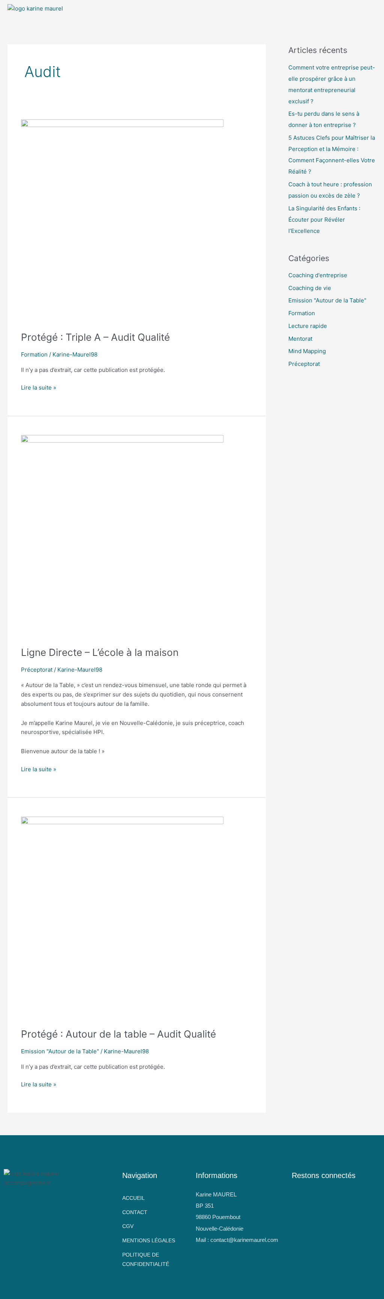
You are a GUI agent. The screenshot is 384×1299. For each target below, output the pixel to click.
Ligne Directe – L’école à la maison (99, 652)
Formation (34, 354)
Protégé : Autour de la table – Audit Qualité (118, 1034)
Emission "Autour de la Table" (60, 1051)
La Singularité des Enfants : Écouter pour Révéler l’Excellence (324, 219)
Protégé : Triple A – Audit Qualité (95, 337)
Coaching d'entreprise (317, 275)
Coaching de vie (309, 288)
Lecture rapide (307, 325)
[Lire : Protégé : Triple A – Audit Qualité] (122, 220)
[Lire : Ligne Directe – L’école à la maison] (122, 535)
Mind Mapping (307, 351)
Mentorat (300, 338)
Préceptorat (36, 669)
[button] (165, 11)
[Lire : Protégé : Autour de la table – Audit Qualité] (122, 917)
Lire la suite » (38, 387)
